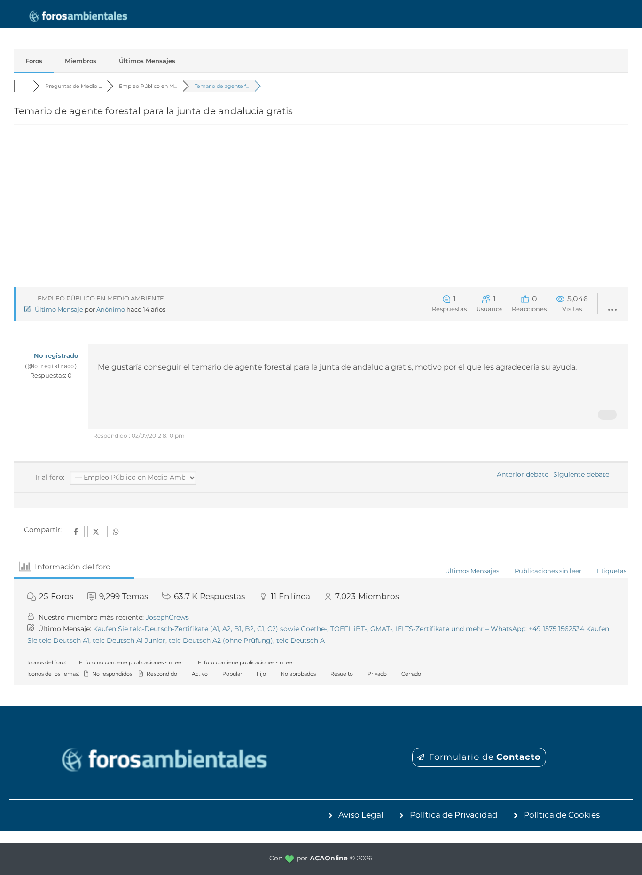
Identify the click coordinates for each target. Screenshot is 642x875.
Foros (33, 60)
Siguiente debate (583, 474)
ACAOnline (329, 858)
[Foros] (23, 86)
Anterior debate (520, 474)
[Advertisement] (321, 211)
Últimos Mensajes (147, 60)
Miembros (80, 60)
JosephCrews (167, 617)
